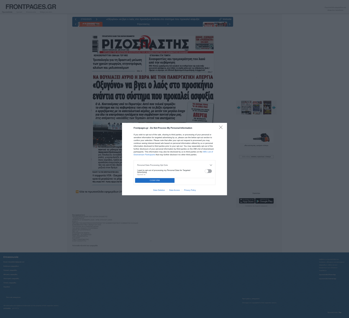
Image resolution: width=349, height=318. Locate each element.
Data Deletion (159, 190)
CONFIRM (155, 180)
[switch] (208, 171)
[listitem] (174, 165)
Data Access (174, 190)
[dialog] (174, 159)
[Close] (221, 128)
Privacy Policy (190, 190)
